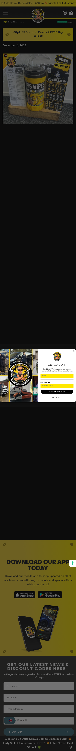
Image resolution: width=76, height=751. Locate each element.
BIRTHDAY (45, 382)
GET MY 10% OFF (57, 391)
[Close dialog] (74, 351)
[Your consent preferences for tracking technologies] (72, 563)
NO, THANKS (57, 397)
